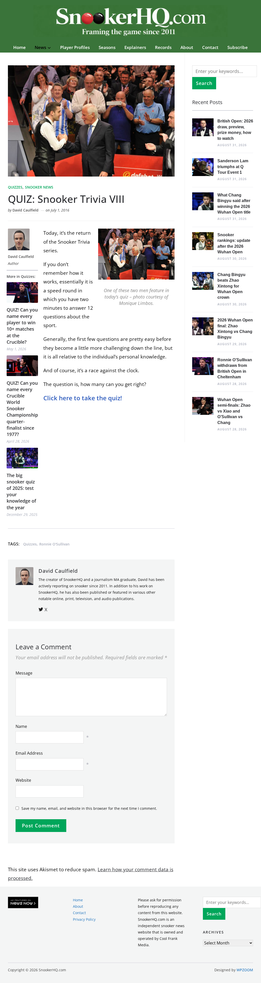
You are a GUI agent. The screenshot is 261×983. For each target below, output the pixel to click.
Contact (210, 47)
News (40, 47)
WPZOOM (245, 969)
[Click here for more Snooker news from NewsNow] (23, 903)
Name (21, 726)
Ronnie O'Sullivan (54, 544)
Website (23, 780)
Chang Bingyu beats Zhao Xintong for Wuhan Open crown (231, 286)
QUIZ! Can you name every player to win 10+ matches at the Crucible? (22, 326)
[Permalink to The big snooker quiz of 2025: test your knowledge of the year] (22, 458)
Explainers (135, 47)
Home (19, 47)
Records (163, 47)
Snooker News (39, 187)
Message (24, 673)
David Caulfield (25, 210)
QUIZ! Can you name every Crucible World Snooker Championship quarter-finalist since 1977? (22, 409)
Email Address (29, 753)
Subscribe (237, 47)
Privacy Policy (84, 919)
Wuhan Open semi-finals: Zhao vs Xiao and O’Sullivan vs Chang (234, 411)
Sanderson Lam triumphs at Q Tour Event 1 (232, 167)
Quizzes (15, 187)
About (186, 47)
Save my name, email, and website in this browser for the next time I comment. (89, 808)
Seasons (107, 47)
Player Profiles (75, 47)
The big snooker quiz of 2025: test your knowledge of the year (21, 491)
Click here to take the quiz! (82, 398)
